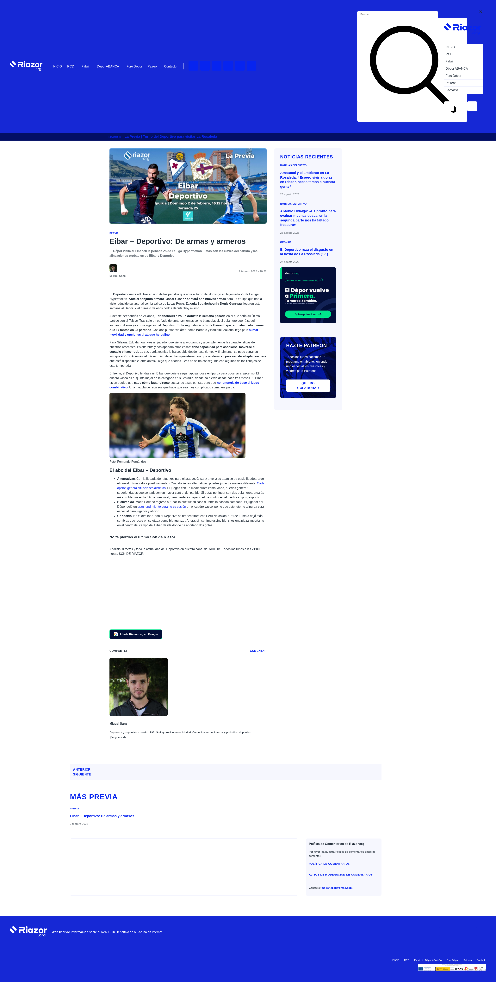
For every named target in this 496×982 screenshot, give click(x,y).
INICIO (57, 66)
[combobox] (378, 14)
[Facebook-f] (251, 66)
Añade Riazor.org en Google (139, 634)
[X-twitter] (228, 66)
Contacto (170, 66)
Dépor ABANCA (108, 66)
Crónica (286, 242)
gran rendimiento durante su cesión (162, 506)
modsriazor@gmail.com (336, 887)
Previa (114, 233)
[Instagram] (216, 66)
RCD (70, 66)
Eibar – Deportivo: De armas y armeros (102, 816)
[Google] (481, 931)
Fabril (86, 66)
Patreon (153, 66)
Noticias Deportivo (293, 165)
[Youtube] (193, 66)
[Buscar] (413, 70)
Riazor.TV (114, 137)
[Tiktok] (240, 66)
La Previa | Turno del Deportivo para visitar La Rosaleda (171, 136)
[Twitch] (205, 66)
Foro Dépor (134, 66)
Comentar (258, 650)
